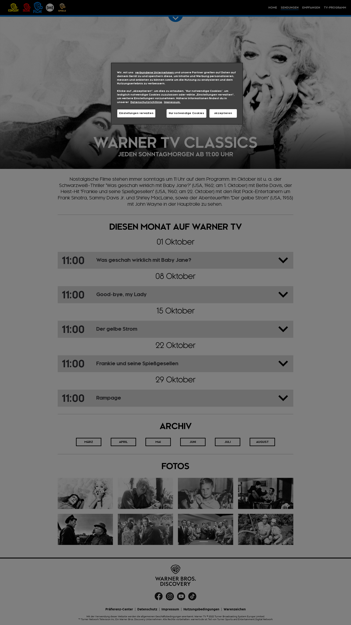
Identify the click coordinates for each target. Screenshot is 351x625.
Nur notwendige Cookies (186, 113)
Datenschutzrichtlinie (146, 102)
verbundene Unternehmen (154, 72)
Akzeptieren (223, 113)
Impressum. (172, 102)
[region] (177, 94)
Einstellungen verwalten (136, 113)
